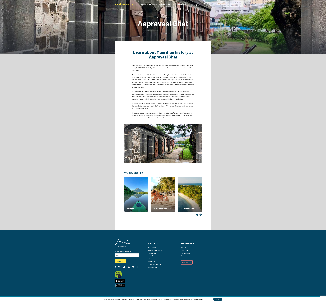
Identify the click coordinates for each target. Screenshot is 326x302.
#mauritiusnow (122, 246)
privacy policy (187, 299)
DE (190, 262)
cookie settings (151, 299)
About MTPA (184, 247)
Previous (197, 215)
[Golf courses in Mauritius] (186, 214)
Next (201, 215)
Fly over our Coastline (154, 264)
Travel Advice (152, 247)
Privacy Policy (185, 250)
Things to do (151, 261)
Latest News (151, 259)
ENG (183, 262)
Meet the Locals (152, 267)
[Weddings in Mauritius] (132, 214)
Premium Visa (152, 253)
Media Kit (150, 256)
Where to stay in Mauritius (155, 250)
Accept (218, 299)
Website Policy (185, 253)
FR (187, 262)
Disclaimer (184, 256)
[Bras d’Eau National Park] (159, 214)
